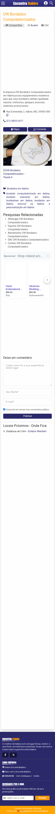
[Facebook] (5, 755)
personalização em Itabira (20, 207)
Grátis (36, 776)
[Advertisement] (27, 60)
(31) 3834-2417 (14, 120)
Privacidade (27, 808)
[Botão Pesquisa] (52, 3)
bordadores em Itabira (19, 200)
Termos (17, 808)
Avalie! (34, 25)
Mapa (16, 129)
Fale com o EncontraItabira (18, 772)
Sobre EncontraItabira (15, 767)
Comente (41, 129)
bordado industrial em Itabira (27, 197)
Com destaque (23, 776)
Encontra (25, 3)
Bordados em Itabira (18, 188)
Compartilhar (15, 25)
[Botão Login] (46, 3)
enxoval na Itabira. (31, 203)
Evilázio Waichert (37, 431)
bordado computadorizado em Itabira (27, 193)
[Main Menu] (3, 3)
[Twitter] (13, 755)
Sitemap (37, 808)
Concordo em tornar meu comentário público (27, 409)
